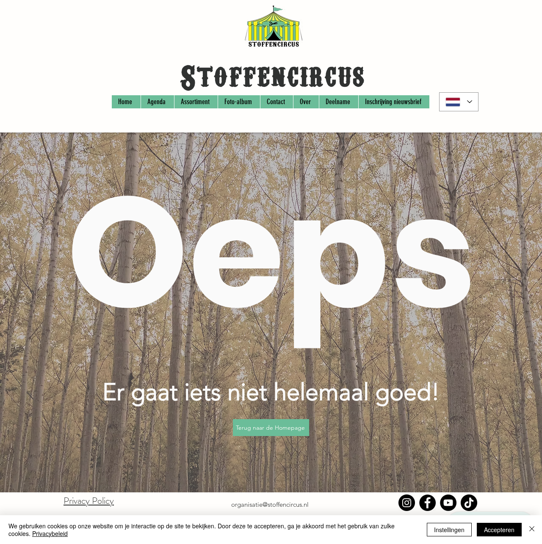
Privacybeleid (50, 533)
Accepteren (499, 529)
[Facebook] (427, 502)
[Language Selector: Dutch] (458, 101)
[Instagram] (406, 502)
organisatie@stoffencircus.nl (270, 504)
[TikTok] (469, 502)
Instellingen (449, 529)
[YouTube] (448, 502)
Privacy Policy (89, 500)
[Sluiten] (532, 529)
